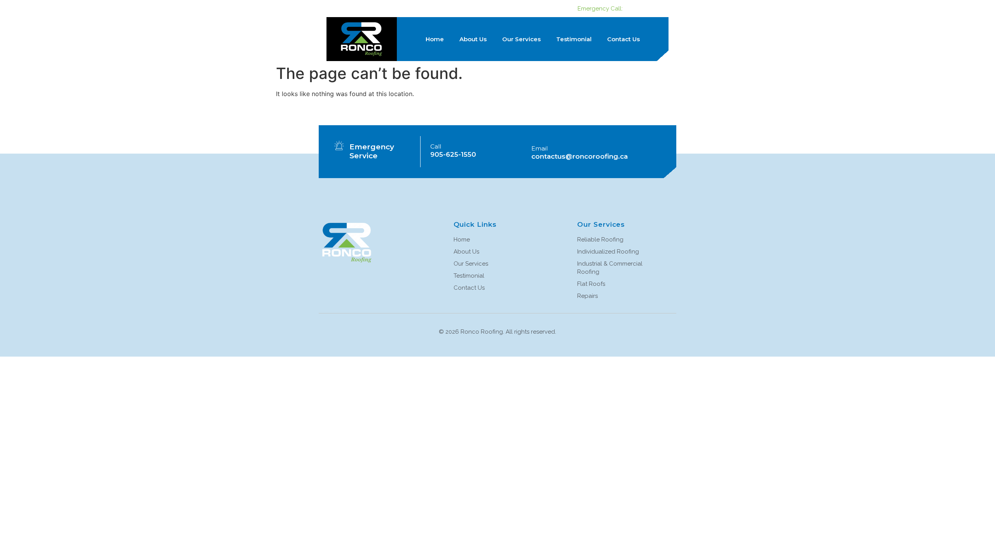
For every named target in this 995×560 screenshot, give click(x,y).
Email (539, 148)
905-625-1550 (646, 8)
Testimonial (574, 39)
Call (435, 146)
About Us (473, 39)
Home (435, 39)
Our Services (521, 39)
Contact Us (623, 39)
